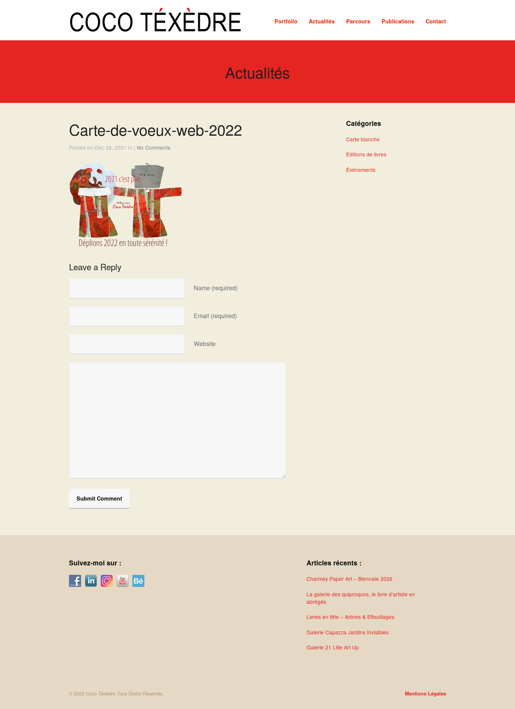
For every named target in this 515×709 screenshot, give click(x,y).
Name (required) (216, 287)
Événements (361, 169)
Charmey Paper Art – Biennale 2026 (349, 578)
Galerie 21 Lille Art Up (333, 647)
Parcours (358, 21)
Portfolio (285, 21)
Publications (398, 21)
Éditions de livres (366, 154)
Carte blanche (363, 139)
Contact (436, 21)
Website (205, 343)
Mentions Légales (425, 693)
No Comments (153, 147)
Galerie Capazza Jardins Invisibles (348, 632)
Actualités (322, 21)
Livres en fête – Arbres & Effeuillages (350, 616)
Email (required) (215, 315)
